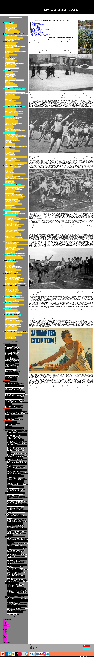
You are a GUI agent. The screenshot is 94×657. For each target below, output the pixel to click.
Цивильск (5, 628)
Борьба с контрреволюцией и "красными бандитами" (16, 93)
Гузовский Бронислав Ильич (11, 355)
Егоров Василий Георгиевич (11, 359)
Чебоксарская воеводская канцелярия (13, 226)
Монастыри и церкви (7, 241)
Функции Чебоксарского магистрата (13, 256)
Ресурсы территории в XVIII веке (12, 212)
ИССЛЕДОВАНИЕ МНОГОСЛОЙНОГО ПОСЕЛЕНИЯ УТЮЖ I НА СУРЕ (17, 541)
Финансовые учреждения (10, 78)
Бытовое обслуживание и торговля (12, 160)
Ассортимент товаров (9, 264)
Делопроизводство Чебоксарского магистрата (15, 255)
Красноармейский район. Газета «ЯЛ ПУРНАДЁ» (15, 392)
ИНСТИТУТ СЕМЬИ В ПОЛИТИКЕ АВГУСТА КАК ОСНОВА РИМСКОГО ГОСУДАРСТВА (17, 442)
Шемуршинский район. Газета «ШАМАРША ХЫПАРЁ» (16, 402)
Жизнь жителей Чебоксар (10, 294)
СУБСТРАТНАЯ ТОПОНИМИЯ (11, 418)
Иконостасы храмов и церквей (11, 303)
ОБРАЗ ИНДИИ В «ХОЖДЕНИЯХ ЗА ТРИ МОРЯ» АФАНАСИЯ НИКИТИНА (17, 444)
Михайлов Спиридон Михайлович (12, 371)
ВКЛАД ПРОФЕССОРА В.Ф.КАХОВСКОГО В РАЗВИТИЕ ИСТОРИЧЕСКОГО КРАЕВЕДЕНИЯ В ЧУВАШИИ (17, 517)
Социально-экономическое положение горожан (15, 51)
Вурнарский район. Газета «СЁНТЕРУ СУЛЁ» (14, 385)
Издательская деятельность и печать (13, 103)
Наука (6, 179)
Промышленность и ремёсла (11, 54)
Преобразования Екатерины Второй (13, 234)
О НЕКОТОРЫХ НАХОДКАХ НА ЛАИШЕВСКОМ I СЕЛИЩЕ (17, 557)
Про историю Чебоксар (10, 28)
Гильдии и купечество (9, 193)
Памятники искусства (7, 302)
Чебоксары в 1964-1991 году (9, 165)
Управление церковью (10, 252)
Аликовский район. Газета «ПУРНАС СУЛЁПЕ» (14, 383)
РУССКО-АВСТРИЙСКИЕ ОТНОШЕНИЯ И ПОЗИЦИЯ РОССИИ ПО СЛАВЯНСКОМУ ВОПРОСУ (17, 462)
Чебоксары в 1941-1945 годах (9, 133)
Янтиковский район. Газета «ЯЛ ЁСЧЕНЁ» (13, 407)
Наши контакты (33, 647)
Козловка (5, 629)
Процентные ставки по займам (11, 272)
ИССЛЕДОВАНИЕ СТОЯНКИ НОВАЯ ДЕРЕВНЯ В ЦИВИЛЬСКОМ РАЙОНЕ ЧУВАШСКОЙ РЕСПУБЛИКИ (17, 566)
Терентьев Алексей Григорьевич (12, 376)
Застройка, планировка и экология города (14, 194)
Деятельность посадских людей (12, 290)
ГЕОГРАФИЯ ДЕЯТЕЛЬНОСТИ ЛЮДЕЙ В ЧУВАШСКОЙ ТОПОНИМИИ (16, 414)
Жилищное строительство (10, 158)
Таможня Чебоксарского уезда (11, 261)
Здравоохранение (9, 175)
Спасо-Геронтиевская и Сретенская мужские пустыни (16, 244)
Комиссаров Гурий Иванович (11, 367)
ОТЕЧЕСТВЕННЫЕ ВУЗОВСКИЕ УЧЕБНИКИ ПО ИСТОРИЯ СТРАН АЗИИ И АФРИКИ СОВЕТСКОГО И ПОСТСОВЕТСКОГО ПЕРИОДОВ (17, 473)
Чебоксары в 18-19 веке (8, 41)
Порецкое (5, 636)
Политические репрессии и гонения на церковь (15, 130)
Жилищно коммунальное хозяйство (12, 167)
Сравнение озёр (8, 426)
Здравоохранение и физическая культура (14, 111)
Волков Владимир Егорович (11, 351)
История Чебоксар (9, 23)
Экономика (7, 81)
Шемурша (5, 638)
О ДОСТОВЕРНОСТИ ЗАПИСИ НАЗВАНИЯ (13, 410)
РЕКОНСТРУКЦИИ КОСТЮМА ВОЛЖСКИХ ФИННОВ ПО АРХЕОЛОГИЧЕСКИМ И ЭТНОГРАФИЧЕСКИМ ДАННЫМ (16, 552)
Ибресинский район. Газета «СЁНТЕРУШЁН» (14, 387)
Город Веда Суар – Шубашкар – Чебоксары (12, 184)
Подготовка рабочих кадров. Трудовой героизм (15, 136)
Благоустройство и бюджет (11, 159)
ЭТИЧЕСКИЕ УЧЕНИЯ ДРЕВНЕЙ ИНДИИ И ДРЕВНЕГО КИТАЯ (16, 449)
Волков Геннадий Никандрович (12, 352)
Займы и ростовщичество (10, 271)
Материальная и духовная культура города (14, 297)
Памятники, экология (9, 169)
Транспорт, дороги (9, 170)
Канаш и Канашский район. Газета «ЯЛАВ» (14, 388)
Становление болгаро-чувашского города (14, 38)
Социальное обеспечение (10, 64)
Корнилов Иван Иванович (10, 369)
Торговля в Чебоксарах (10, 119)
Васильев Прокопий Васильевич (12, 348)
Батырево (5, 640)
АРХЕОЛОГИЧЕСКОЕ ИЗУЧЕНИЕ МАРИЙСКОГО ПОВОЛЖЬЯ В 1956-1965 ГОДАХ (17, 559)
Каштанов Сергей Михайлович (11, 366)
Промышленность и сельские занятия (13, 107)
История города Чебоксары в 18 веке (13, 326)
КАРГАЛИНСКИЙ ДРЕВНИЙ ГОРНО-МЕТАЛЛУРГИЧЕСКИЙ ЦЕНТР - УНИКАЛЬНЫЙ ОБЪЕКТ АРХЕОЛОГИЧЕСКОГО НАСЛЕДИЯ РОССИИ (17, 547)
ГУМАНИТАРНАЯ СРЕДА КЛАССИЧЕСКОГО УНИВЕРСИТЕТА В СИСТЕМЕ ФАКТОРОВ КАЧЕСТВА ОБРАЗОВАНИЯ (16, 585)
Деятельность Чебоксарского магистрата (14, 258)
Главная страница (33, 644)
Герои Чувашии (6, 343)
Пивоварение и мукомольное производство (14, 278)
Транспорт (7, 148)
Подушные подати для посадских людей (13, 292)
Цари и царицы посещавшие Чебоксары (13, 237)
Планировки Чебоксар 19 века (11, 202)
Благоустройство (8, 99)
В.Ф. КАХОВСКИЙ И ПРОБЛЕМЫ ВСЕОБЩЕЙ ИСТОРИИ (16, 430)
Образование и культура (10, 100)
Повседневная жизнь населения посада (13, 320)
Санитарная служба (9, 125)
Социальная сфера (9, 87)
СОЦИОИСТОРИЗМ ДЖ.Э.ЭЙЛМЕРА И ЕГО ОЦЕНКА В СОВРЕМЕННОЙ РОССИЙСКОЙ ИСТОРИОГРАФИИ (16, 467)
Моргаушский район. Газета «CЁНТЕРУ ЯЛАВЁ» (15, 395)
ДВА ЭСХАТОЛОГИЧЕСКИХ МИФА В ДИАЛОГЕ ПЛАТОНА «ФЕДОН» (17, 446)
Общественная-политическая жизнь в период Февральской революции (15, 90)
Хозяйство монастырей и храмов (12, 242)
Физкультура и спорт (9, 183)
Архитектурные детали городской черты (11, 296)
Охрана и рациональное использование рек (14, 428)
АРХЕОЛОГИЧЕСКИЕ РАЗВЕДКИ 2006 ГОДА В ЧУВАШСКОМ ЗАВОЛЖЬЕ (16, 573)
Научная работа (8, 142)
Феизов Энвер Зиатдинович (11, 378)
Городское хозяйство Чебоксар (11, 122)
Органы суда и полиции (10, 74)
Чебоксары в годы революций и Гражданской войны (14, 88)
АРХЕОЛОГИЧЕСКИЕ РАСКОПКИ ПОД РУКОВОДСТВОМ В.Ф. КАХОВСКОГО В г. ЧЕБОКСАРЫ (15, 525)
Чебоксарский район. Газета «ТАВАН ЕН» (13, 401)
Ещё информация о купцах (10, 337)
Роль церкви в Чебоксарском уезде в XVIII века (15, 253)
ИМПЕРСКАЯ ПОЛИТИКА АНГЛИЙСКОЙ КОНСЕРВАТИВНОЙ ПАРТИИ (15, 476)
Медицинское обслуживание (11, 65)
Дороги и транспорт (9, 127)
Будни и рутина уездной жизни (11, 228)
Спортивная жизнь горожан (11, 330)
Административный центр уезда (10, 57)
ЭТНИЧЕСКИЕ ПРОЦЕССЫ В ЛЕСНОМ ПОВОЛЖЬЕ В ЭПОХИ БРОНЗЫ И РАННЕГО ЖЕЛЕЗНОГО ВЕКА (17, 539)
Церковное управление (10, 62)
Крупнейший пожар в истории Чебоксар (13, 204)
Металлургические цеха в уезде (11, 282)
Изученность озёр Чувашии (11, 422)
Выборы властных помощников (12, 222)
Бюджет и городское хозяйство (11, 121)
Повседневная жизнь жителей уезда (13, 324)
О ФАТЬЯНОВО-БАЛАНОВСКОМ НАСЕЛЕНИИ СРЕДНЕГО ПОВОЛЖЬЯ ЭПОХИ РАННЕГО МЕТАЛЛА (16, 562)
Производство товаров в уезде (11, 291)
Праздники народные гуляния (11, 316)
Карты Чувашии (6, 408)
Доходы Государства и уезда (11, 327)
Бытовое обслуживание (10, 83)
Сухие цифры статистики (10, 319)
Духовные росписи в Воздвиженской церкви (14, 304)
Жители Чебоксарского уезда (11, 276)
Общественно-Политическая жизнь (12, 176)
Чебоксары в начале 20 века (11, 29)
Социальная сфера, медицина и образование (14, 63)
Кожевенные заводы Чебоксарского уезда (14, 280)
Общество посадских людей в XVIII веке (13, 295)
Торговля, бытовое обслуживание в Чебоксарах (15, 173)
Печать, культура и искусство (11, 115)
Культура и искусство (9, 101)
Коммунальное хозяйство (10, 109)
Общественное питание (10, 161)
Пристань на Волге (9, 72)
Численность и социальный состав (12, 48)
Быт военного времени (10, 145)
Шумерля (5, 625)
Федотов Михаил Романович (11, 377)
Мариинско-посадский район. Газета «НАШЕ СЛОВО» (16, 394)
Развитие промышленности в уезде (12, 277)
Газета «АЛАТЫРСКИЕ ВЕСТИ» (11, 382)
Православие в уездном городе (11, 329)
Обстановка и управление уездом (12, 225)
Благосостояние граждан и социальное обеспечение (16, 163)
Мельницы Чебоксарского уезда (12, 279)
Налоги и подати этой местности (12, 217)
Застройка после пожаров (10, 207)
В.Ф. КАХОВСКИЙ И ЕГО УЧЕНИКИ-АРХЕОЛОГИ (17, 531)
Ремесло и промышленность (11, 85)
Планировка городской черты (11, 199)
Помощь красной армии (10, 94)
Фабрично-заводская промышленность (13, 117)
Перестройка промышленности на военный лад (15, 135)
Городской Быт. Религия (10, 182)
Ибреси (4, 635)
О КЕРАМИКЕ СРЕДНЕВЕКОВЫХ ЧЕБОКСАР (16, 575)
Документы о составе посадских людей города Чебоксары (15, 331)
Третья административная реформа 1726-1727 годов (16, 218)
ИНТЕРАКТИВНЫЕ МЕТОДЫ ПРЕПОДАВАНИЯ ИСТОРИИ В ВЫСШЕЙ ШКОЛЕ (17, 470)
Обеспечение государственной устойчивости (14, 224)
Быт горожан (7, 69)
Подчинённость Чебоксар (10, 216)
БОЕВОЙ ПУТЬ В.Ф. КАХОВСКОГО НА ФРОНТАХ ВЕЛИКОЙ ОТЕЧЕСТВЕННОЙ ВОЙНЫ (17, 522)
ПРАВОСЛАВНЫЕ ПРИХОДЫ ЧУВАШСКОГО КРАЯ (17, 595)
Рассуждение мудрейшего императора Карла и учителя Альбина (17, 454)
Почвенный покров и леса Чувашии (12, 423)
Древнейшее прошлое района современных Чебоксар (16, 35)
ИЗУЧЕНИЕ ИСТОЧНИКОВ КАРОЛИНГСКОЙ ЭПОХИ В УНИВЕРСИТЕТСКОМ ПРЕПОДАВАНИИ (17, 456)
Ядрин (4, 620)
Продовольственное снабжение (12, 98)
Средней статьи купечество (11, 333)
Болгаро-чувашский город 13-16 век (12, 39)
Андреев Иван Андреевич (10, 346)
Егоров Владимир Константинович (12, 360)
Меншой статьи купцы (10, 336)
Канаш (4, 632)
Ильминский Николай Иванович (12, 364)
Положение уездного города (11, 325)
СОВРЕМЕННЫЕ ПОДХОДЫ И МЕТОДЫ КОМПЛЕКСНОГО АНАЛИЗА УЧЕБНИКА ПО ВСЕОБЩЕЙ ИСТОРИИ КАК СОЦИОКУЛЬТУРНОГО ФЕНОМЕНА (17, 483)
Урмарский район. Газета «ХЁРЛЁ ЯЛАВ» (13, 399)
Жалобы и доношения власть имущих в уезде (14, 230)
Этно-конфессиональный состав (12, 50)
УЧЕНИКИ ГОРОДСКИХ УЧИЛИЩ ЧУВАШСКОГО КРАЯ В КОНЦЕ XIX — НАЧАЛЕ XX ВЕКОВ (16, 582)
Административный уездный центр (10, 214)
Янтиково (5, 634)
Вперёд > (64, 391)
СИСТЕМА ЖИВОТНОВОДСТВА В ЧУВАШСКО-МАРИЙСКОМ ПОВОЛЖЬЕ (17, 604)
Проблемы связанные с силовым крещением (14, 248)
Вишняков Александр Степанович (12, 349)
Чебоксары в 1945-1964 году (9, 147)
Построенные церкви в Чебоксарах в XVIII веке (15, 196)
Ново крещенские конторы (11, 246)
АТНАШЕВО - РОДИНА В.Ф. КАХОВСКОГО (13, 514)
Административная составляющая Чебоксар (14, 187)
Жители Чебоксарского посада (11, 288)
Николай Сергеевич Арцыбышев (12, 347)
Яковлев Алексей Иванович (11, 379)
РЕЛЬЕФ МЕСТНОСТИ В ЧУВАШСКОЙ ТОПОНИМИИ (16, 411)
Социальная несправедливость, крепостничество (15, 283)
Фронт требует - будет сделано (11, 137)
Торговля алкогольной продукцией (12, 266)
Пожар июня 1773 (8, 206)
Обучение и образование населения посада (14, 321)
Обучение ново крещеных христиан (12, 249)
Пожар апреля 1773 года (10, 205)
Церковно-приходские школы (11, 250)
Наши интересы (33, 649)
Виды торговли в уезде (10, 265)
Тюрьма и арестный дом (10, 75)
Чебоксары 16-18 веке (9, 40)
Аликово (4, 623)
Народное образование (10, 66)
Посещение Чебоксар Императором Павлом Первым (16, 240)
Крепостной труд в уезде (10, 284)
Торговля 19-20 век (9, 82)
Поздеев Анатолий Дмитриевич (12, 373)
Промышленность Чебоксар (11, 26)
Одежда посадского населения (11, 310)
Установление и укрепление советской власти (15, 92)
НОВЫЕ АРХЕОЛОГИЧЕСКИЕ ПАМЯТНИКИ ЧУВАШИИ (16, 577)
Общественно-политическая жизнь (12, 32)
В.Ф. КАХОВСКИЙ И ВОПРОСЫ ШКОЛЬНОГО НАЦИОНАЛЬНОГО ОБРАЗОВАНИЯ (16, 520)
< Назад (57, 391)
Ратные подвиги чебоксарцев (11, 139)
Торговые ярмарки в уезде (10, 268)
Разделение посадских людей (11, 286)
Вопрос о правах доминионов (13, 491)
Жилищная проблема (9, 172)
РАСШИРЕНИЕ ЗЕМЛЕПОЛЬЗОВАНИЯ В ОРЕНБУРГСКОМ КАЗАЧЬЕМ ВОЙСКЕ (15, 509)
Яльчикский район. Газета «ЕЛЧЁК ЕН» (13, 406)
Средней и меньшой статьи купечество (13, 335)
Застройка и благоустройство (11, 86)
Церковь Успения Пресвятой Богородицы (14, 197)
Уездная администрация (10, 58)
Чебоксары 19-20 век (7, 70)
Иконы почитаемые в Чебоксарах (12, 306)
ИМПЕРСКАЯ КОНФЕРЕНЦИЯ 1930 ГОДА (15, 486)
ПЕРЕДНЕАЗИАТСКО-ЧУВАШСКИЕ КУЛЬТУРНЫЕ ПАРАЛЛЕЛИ (15, 597)
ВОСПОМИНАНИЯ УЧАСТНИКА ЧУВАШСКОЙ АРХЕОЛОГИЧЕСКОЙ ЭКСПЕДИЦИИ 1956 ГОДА (17, 580)
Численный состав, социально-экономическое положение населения (15, 47)
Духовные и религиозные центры (12, 301)
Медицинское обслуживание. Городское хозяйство (16, 146)
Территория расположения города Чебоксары (15, 185)
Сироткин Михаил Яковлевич (11, 375)
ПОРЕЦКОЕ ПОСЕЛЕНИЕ (12, 574)
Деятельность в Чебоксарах (11, 24)
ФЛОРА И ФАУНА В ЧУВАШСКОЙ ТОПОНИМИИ (15, 412)
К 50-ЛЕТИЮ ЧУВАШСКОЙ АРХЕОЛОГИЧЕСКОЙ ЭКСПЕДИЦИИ (15, 537)
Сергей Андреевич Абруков (11, 345)
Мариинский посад (7, 619)
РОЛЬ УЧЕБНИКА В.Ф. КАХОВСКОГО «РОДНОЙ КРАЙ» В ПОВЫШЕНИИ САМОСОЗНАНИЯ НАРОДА (17, 504)
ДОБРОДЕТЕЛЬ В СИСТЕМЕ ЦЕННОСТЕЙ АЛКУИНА (15, 451)
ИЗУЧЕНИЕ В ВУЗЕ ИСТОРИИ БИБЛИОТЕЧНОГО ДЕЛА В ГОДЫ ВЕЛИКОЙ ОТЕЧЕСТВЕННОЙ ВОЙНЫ (17, 512)
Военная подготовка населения (11, 134)
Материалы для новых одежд (11, 309)
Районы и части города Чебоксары (12, 201)
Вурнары (4, 631)
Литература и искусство (10, 143)
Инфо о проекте (33, 646)
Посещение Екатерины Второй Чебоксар (14, 238)
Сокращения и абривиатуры (13, 614)
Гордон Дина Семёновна (10, 354)
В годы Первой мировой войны (11, 30)
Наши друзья (32, 648)
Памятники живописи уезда (11, 307)
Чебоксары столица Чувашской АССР (13, 105)
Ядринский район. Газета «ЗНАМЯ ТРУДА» (14, 405)
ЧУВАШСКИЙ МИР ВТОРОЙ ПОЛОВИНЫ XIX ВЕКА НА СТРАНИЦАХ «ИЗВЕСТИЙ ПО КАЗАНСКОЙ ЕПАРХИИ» (16, 612)
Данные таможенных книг (10, 262)
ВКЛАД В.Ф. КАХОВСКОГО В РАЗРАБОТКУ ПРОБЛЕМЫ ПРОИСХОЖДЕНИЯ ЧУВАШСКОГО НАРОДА (17, 529)
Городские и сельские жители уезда (12, 323)
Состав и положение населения (11, 71)
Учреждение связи (9, 77)
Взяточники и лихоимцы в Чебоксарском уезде (15, 229)
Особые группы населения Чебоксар (12, 188)
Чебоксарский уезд (7, 210)
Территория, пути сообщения (11, 42)
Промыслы (7, 56)
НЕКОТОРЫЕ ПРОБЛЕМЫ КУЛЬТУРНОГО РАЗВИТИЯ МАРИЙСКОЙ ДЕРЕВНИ (15, 506)
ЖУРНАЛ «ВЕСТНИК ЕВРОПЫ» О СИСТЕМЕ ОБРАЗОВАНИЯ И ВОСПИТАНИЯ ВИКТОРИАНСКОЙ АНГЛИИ (16, 459)
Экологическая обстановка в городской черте (15, 208)
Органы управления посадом (9, 254)
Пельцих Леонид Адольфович (11, 372)
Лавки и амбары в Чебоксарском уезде (13, 267)
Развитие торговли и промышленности (13, 195)
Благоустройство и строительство (12, 129)
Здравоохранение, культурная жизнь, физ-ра (14, 164)
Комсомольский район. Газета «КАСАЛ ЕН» (14, 390)
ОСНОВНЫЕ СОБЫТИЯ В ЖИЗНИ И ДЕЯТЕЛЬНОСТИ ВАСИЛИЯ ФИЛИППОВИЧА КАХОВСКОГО (16, 534)
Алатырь (4, 637)
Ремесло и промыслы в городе (9, 273)
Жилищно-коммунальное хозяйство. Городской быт (16, 157)
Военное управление (9, 76)
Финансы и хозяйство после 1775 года (13, 235)
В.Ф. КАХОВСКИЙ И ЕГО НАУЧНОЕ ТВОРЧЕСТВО (13, 429)
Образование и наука (9, 152)
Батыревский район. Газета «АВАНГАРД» (13, 384)
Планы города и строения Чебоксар (12, 200)
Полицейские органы (9, 59)
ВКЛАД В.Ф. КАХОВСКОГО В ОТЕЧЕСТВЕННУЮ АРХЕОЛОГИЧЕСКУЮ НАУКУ (17, 432)
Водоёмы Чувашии (7, 420)
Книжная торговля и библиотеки (12, 68)
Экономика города (9, 52)
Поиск (8, 17)
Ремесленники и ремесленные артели (13, 274)
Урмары (4, 630)
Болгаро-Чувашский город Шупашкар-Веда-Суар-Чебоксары (13, 34)
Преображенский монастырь (11, 243)
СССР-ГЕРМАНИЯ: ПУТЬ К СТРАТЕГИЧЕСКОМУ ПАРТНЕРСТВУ (17, 464)
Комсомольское (6, 642)
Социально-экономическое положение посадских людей (15, 285)
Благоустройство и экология (11, 45)
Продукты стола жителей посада (12, 313)
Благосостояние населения (10, 110)
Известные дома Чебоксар (10, 298)
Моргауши (5, 622)
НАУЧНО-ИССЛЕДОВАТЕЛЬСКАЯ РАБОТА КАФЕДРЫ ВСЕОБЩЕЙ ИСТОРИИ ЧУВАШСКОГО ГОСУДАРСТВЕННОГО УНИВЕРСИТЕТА (17, 479)
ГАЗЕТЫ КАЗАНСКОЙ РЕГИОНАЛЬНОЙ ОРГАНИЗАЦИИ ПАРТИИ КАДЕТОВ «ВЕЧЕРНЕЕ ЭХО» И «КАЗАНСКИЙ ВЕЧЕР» (17, 501)
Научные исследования (10, 154)
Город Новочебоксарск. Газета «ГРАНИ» (13, 396)
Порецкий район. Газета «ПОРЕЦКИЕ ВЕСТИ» (14, 398)
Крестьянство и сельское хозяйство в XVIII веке (15, 213)
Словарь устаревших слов (10, 338)
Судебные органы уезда (10, 236)
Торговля (7, 53)
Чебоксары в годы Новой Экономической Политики (14, 106)
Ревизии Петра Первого (10, 190)
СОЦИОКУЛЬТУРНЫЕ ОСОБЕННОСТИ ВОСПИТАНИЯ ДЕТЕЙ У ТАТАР (15, 494)
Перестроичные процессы (10, 177)
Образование (8, 141)
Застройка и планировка (10, 44)
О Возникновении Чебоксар (11, 36)
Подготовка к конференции (13, 488)
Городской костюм (7, 308)
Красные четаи (6, 624)
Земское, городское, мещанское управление (14, 80)
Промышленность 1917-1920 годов (12, 97)
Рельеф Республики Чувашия (11, 424)
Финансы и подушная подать (11, 223)
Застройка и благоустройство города (13, 166)
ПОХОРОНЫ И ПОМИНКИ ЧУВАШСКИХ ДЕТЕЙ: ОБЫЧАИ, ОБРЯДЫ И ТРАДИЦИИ (17, 606)
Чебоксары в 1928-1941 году (9, 116)
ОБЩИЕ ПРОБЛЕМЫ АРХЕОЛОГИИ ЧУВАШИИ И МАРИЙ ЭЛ (17, 544)
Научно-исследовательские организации (14, 113)
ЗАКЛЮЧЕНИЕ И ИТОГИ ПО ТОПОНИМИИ (14, 419)
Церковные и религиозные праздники (13, 315)
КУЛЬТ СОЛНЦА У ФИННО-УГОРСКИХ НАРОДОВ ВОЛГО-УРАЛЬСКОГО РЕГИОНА (17, 601)
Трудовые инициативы (10, 149)
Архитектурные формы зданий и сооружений (14, 300)
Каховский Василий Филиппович (12, 365)
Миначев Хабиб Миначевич (11, 370)
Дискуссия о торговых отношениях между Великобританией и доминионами (16, 490)
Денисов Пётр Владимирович (11, 357)
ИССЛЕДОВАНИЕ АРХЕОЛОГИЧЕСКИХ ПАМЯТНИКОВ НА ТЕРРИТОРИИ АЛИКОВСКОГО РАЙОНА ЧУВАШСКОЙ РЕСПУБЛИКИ (17, 570)
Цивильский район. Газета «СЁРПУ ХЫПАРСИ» (15, 400)
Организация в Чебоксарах (10, 27)
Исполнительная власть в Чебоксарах (13, 219)
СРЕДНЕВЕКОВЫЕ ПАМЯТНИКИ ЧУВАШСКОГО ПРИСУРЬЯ (17, 555)
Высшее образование (9, 153)
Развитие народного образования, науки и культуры (16, 178)
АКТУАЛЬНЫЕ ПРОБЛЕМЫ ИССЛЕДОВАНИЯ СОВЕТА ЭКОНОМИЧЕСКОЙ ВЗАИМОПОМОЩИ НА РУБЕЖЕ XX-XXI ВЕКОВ (17, 592)
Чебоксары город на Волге (8, 22)
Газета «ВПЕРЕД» (8, 404)
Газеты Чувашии (6, 381)
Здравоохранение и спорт (10, 104)
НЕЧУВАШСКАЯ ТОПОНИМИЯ (11, 417)
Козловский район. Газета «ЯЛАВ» (12, 389)
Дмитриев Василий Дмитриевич (12, 358)
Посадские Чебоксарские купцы (11, 289)
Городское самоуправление (11, 60)
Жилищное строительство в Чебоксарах (13, 123)
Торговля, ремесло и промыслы (9, 260)
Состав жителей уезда (9, 220)
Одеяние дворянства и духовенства (12, 312)
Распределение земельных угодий (12, 211)
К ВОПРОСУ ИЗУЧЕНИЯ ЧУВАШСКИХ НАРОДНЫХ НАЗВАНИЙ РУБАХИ (17, 609)
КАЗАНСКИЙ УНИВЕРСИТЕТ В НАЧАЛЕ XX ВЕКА (15, 492)
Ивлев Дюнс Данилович (10, 363)
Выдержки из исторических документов (13, 189)
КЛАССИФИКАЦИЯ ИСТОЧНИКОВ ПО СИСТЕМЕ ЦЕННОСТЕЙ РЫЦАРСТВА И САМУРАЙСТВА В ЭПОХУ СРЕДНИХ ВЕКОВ (17, 435)
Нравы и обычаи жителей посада (12, 318)
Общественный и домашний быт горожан (12, 314)
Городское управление (10, 259)
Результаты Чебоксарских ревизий (12, 191)
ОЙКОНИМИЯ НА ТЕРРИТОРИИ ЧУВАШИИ (14, 416)
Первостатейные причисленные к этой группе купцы (16, 332)
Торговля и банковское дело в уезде (13, 270)
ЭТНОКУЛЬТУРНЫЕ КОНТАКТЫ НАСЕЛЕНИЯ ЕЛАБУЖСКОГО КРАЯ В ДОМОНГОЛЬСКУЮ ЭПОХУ (17, 599)
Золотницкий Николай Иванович (12, 361)
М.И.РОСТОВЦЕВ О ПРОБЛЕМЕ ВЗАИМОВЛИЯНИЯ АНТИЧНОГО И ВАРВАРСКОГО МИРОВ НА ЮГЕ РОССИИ (15, 439)
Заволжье (7, 425)
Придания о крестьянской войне (12, 232)
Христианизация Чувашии (10, 247)
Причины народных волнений (11, 231)
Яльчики (4, 641)
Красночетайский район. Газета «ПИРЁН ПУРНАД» (15, 393)
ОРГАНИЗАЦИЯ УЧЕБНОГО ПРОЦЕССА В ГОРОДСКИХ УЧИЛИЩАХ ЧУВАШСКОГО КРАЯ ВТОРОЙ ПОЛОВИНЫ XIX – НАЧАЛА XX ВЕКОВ (17, 589)
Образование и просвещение (11, 112)
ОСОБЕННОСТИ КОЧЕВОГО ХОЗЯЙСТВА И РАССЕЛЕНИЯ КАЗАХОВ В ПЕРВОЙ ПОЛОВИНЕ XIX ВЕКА (17, 497)
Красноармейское (6, 626)
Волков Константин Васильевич (12, 353)
